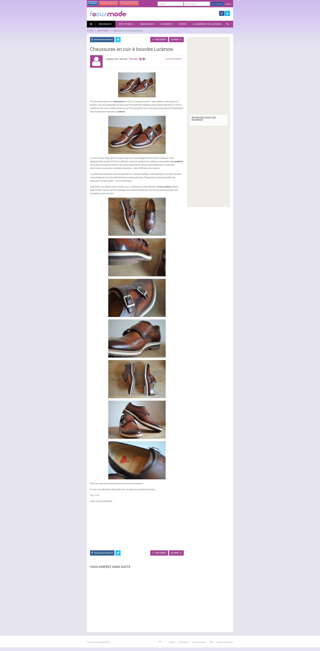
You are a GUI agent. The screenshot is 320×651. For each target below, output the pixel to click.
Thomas (133, 58)
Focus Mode (91, 642)
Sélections (125, 24)
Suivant (175, 39)
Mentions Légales (199, 642)
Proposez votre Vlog (129, 3)
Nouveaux (104, 24)
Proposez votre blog (108, 3)
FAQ (211, 642)
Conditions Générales (224, 642)
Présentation (183, 642)
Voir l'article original (172, 59)
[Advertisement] (137, 599)
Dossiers (166, 24)
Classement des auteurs (207, 24)
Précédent (160, 39)
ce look (129, 489)
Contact (172, 642)
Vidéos (182, 24)
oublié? (228, 4)
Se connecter (217, 4)
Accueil (93, 3)
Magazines (146, 24)
